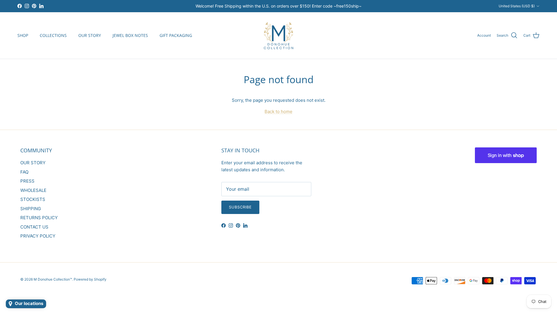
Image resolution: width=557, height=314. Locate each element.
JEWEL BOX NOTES (130, 35)
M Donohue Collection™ (53, 279)
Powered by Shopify (90, 279)
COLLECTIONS (53, 35)
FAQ (24, 172)
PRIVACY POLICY (37, 236)
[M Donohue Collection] (278, 35)
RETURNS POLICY (39, 217)
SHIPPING (30, 208)
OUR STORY (89, 35)
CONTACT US (34, 227)
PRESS (27, 181)
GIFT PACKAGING (176, 35)
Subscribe (240, 207)
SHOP (22, 35)
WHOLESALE (33, 190)
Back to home (278, 111)
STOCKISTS (32, 199)
